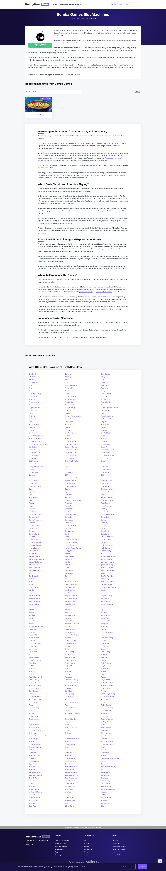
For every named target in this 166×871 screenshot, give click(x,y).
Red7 (67, 699)
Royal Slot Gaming (35, 716)
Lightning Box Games (108, 587)
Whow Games (34, 789)
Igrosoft (67, 553)
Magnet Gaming (106, 595)
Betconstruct (105, 424)
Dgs (66, 466)
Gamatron (68, 509)
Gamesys (32, 523)
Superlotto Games (71, 761)
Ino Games (68, 559)
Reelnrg (103, 702)
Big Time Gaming (35, 433)
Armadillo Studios (71, 399)
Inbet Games (69, 556)
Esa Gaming (105, 483)
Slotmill (31, 741)
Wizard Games (34, 795)
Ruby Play (104, 716)
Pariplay (104, 654)
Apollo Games (34, 396)
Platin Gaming (106, 663)
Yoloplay (32, 803)
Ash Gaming (69, 402)
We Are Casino (70, 786)
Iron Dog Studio (34, 567)
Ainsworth (104, 382)
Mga (102, 610)
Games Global (34, 517)
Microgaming (33, 612)
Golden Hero (33, 539)
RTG (66, 716)
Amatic (67, 391)
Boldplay (104, 438)
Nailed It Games (70, 621)
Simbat (67, 730)
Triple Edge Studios (35, 775)
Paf (30, 654)
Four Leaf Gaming (107, 500)
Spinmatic (68, 753)
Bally (102, 413)
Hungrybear (69, 551)
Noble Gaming (70, 632)
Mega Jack (104, 607)
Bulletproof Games (71, 444)
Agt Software (33, 382)
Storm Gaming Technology (110, 758)
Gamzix (103, 528)
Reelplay (32, 705)
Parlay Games (34, 657)
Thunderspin (69, 769)
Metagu (67, 610)
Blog (56, 852)
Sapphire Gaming (107, 719)
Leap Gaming (33, 587)
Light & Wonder (70, 587)
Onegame (68, 646)
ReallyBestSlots (74, 18)
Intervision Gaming (107, 562)
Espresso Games (35, 486)
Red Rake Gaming (107, 696)
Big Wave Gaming (71, 433)
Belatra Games (34, 424)
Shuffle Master (34, 727)
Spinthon (68, 755)
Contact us (115, 843)
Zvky (66, 809)
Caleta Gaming (34, 447)
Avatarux (68, 410)
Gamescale (69, 520)
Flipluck (31, 500)
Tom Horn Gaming (35, 772)
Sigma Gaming (106, 727)
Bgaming (104, 430)
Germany (86, 852)
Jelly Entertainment (107, 570)
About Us (115, 840)
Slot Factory (33, 739)
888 (66, 379)
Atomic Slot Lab (70, 405)
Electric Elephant (71, 478)
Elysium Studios (70, 481)
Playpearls (68, 671)
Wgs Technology (106, 786)
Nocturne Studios (107, 632)
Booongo (104, 441)
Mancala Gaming (71, 598)
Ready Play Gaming (108, 694)
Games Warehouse (35, 520)
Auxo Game (33, 410)
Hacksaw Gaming (35, 545)
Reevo (67, 705)
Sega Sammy (69, 722)
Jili (30, 573)
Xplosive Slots (70, 800)
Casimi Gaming (34, 450)
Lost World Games (71, 593)
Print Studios (33, 682)
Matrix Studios (34, 604)
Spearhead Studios (107, 744)
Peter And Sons (70, 660)
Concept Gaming (71, 455)
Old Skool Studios (35, 643)
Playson (104, 671)
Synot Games (33, 764)
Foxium (31, 503)
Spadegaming (70, 744)
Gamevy (68, 523)
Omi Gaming (105, 643)
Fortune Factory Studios (73, 500)
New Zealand (88, 849)
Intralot (67, 565)
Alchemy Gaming (71, 385)
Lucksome (104, 593)
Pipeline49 (104, 660)
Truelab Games (34, 778)
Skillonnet (68, 733)
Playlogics (104, 668)
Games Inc (68, 517)
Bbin (30, 422)
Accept (142, 867)
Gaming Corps (34, 525)
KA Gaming (105, 579)
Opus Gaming (33, 652)
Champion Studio (71, 452)
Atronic (103, 405)
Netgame (104, 626)
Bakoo (31, 413)
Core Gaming (69, 458)
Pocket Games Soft (35, 677)
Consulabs (32, 458)
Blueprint (68, 438)
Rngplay (68, 710)
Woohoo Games (34, 797)
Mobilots (32, 615)
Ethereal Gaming (71, 486)
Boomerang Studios (36, 441)
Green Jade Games (35, 542)
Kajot (31, 581)
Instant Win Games (35, 562)
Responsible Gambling (119, 846)
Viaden (31, 783)
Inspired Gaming (106, 559)
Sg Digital (104, 722)
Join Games (69, 573)
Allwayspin (69, 388)
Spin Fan (68, 750)
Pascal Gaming (70, 657)
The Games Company (108, 767)
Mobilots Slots (70, 615)
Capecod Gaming (71, 447)
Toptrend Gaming (71, 772)
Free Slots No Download (62, 840)
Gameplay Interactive (108, 514)
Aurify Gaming (70, 408)
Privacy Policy (116, 852)
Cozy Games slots (86, 292)
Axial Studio (105, 410)
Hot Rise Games (34, 551)
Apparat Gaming (70, 396)
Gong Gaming (105, 539)
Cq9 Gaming (33, 461)
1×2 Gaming (33, 374)
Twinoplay (104, 778)
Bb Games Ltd (106, 419)
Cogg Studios (33, 455)
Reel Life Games (34, 702)
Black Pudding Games (36, 436)
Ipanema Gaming (107, 565)
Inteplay (67, 562)
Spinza (103, 755)
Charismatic (105, 452)
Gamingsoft (33, 528)
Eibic (102, 475)
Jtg (66, 576)
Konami (31, 584)
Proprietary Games (107, 685)
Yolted (67, 803)
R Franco (104, 691)
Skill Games (33, 733)
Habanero (104, 542)
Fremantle (68, 503)
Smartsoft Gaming (107, 741)
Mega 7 (67, 607)
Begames (104, 422)
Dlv (66, 469)
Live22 (103, 590)
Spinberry (32, 753)
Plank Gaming (70, 663)
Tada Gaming (69, 764)
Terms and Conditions (119, 849)
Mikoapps (68, 612)
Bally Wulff (32, 416)
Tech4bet (32, 767)
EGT (66, 475)
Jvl (66, 579)
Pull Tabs (68, 688)
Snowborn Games (35, 744)
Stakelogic (32, 758)
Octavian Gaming (107, 638)
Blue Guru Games (35, 438)
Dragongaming (106, 469)
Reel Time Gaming (71, 702)
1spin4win (68, 374)
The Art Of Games (71, 767)
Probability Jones (35, 685)
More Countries (88, 855)
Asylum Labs (33, 405)
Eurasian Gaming (107, 486)
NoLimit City (33, 635)
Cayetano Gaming (35, 452)
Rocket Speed (106, 710)
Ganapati (32, 531)
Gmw (67, 537)
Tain (102, 764)
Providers (63, 4)
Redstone (104, 699)
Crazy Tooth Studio (71, 461)
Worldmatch (69, 797)
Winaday (104, 792)
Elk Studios (33, 481)
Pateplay (104, 657)
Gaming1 (104, 525)
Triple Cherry (105, 772)
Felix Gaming (33, 497)
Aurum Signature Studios (109, 408)
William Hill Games (35, 792)
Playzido (104, 674)
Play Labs (68, 666)
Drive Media (105, 472)
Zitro (102, 806)
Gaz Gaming (69, 531)
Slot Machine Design (72, 739)
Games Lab (105, 517)
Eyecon (67, 492)
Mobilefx (104, 612)
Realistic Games (34, 696)
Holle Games (105, 548)
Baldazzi (68, 413)
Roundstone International (73, 713)
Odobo (103, 640)
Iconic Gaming (106, 551)
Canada (86, 843)
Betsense (104, 427)
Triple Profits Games (72, 775)
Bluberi (103, 436)
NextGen (104, 629)
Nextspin (32, 632)
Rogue (31, 713)
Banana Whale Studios (73, 416)
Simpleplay (105, 730)
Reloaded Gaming (71, 708)
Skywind (68, 736)
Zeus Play (32, 806)
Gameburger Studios (36, 514)
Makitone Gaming (35, 598)
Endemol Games (106, 481)
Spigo (103, 747)
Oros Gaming (69, 652)
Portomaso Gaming (71, 680)
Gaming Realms (70, 525)
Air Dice (31, 385)
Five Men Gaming (107, 497)
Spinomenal (105, 753)
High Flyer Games (107, 545)
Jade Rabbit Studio (35, 570)
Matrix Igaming (106, 601)
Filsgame (68, 497)
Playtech (68, 674)
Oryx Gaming (105, 652)
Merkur (31, 610)
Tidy (102, 769)
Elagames (32, 478)
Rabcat (31, 694)
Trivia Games (105, 775)
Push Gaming (105, 688)
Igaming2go (33, 553)
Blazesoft (68, 436)
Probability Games (107, 682)
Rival (31, 710)
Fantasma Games (107, 492)
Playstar (32, 674)
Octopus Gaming (70, 640)
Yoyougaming (105, 803)
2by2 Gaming (105, 374)
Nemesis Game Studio (72, 624)
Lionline (31, 590)
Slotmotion (68, 741)
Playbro (67, 668)
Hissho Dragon (34, 548)
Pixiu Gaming (33, 663)
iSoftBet (67, 567)
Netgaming (33, 629)
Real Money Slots (60, 843)
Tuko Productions (71, 778)
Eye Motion (33, 492)
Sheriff (67, 724)
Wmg (67, 795)
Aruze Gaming (34, 402)
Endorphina (33, 483)
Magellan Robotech (71, 595)
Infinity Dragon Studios (36, 559)
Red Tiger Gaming (35, 699)
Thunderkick (33, 769)
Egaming (32, 475)
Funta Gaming (106, 506)
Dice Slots (104, 466)
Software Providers (61, 846)
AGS (102, 379)
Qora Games (33, 691)
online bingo (33, 649)
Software (84, 18)
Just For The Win (107, 576)
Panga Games (70, 654)
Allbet (31, 388)
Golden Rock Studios (72, 539)
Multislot (68, 618)
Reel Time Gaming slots (104, 292)
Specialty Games (35, 747)
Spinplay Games (34, 755)
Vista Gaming (105, 783)
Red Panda (69, 696)
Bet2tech (68, 424)
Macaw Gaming (34, 595)
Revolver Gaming (107, 708)
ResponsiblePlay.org (94, 827)
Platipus (32, 666)
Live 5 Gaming (70, 590)
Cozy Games (105, 458)
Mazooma (32, 607)
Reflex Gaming (106, 705)
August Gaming (34, 408)
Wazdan (32, 786)
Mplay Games (105, 615)
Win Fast (68, 792)
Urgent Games (70, 781)
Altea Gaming (33, 391)
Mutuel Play (105, 618)
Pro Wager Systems (71, 682)
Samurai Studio (70, 719)
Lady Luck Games (71, 584)
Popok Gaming (34, 680)
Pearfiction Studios (35, 660)
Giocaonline (33, 537)
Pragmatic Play (106, 680)
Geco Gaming (105, 531)
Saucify (31, 722)
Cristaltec (104, 461)
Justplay (32, 579)
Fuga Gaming (105, 503)
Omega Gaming (70, 643)
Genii (67, 534)
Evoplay (68, 489)
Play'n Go (104, 666)
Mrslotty (31, 618)
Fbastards (68, 495)
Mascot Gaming (34, 601)
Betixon (67, 427)
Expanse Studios (107, 489)
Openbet (104, 649)
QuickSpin (68, 691)
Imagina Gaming (34, 556)
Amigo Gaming (106, 393)
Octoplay (32, 640)
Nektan (31, 624)
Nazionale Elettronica (108, 621)
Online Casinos (74, 4)
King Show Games (107, 581)
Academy (58, 855)
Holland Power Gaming (73, 548)
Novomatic (104, 635)
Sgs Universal (34, 724)
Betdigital (32, 427)
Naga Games (33, 621)
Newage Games (70, 629)
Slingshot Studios (107, 736)
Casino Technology (71, 450)
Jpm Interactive (34, 576)
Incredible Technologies (109, 556)
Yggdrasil (104, 800)
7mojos (31, 379)
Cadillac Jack (105, 444)
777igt (103, 377)
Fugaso (31, 506)
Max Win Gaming (107, 604)
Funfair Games (70, 506)
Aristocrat (32, 399)
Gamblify (104, 509)
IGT (102, 553)
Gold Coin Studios (107, 537)
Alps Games (105, 388)
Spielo (67, 747)
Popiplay (104, 677)
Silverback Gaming (35, 730)
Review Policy (116, 855)
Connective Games (107, 455)
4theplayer (68, 377)
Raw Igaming (69, 694)
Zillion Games (70, 806)
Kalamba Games (70, 581)
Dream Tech (69, 472)
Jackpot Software (107, 567)
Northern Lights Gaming (73, 635)
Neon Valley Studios (36, 626)
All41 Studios (105, 385)
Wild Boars (69, 789)
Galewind (32, 509)
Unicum (31, 781)
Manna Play (105, 598)
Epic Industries (70, 483)
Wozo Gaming (106, 797)
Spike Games (33, 750)
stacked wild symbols (118, 175)
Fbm (102, 495)
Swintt (103, 761)
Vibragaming (69, 783)
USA (85, 840)
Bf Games (68, 430)
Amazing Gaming (35, 393)
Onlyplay (68, 649)
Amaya (103, 391)
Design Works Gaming (36, 466)
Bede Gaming (69, 422)
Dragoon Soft (33, 472)
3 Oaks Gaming (34, 377)
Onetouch (104, 646)
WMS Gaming (105, 795)
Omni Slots (33, 646)
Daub (103, 464)
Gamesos (104, 520)
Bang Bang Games (107, 416)
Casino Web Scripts (108, 450)
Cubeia (67, 464)
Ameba (67, 393)
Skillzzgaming (106, 733)
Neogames (104, 624)
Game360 (32, 511)
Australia (86, 846)
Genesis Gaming (34, 534)
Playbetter (32, 668)
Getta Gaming (105, 534)
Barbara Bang (34, 419)
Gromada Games (71, 542)
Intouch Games (34, 565)
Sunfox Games (34, 761)
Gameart (68, 511)
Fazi (30, 495)
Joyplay (103, 573)
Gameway (104, 523)
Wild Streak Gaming (108, 789)
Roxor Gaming (106, 713)
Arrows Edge (105, 399)
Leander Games (106, 584)
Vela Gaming (105, 781)
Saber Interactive (35, 719)
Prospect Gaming (35, 688)
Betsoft (31, 430)
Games (55, 4)
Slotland (104, 739)
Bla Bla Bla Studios (107, 433)
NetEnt (67, 626)
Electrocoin (105, 478)
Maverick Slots (70, 604)
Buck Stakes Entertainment (38, 444)
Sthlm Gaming (70, 758)
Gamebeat (104, 511)
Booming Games (70, 441)
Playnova (32, 671)
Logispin (32, 593)
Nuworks (68, 638)
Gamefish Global (70, 514)
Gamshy (68, 528)
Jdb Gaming (69, 570)
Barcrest (68, 419)
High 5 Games (70, 545)
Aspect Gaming (106, 402)
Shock (103, 724)
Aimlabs (68, 382)
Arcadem (104, 396)
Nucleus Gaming (34, 638)
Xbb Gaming (33, 800)
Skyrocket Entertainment (37, 736)
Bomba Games (40, 45)
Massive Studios (70, 601)
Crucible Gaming (35, 464)
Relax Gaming (34, 708)
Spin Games (105, 750)
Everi (31, 489)
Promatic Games (70, 685)
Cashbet (104, 447)
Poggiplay (68, 677)
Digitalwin (32, 469)
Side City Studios (71, 727)
